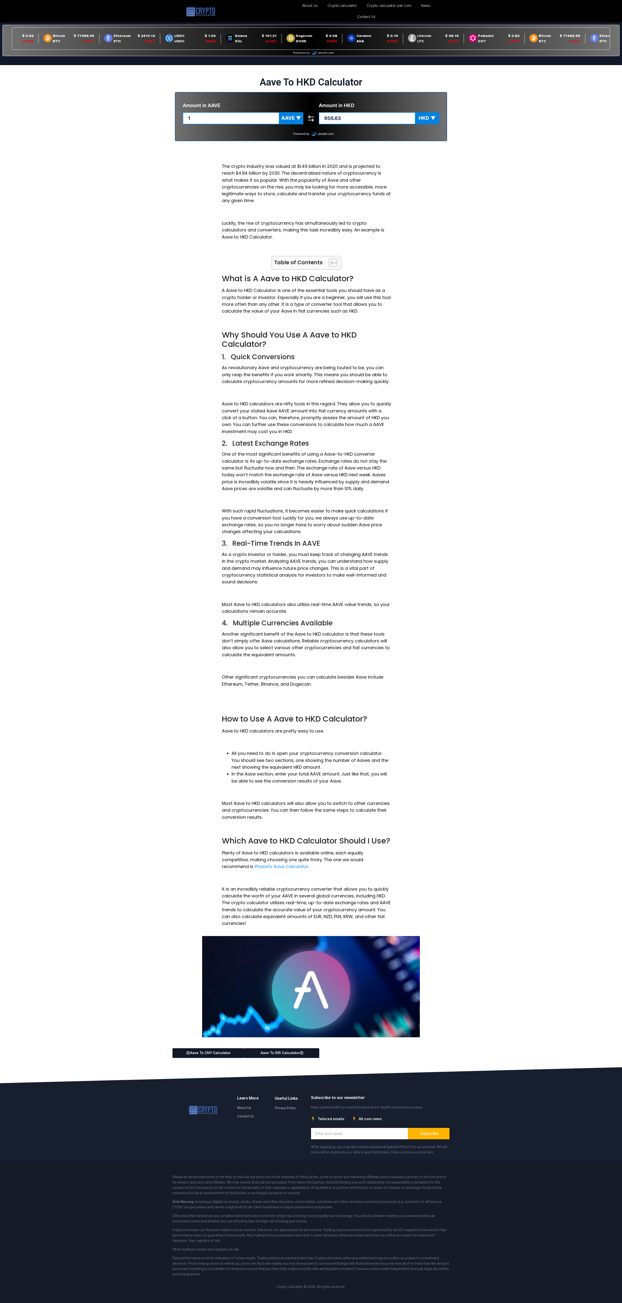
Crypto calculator (342, 6)
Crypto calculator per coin (389, 6)
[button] (291, 118)
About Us (310, 6)
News (425, 6)
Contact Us (366, 17)
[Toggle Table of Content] (330, 263)
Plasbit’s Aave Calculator (282, 866)
